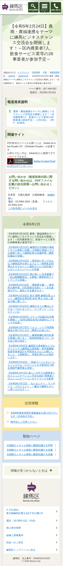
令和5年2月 (23, 76)
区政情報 (36, 72)
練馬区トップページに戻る (20, 550)
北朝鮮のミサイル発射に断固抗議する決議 (30, 449)
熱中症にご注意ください (23, 422)
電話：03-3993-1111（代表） (21, 520)
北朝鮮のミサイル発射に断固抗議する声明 (30, 445)
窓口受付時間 (13, 528)
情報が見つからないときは (29, 470)
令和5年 (11, 76)
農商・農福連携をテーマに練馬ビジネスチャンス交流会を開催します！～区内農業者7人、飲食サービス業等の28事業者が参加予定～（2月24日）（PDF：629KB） (33, 117)
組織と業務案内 (14, 535)
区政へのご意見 (14, 542)
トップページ (23, 72)
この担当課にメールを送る (22, 208)
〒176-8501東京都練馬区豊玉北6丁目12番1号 (24, 512)
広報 (45, 72)
